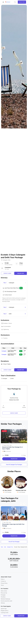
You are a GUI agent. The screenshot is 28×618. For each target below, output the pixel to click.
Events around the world (6, 601)
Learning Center (4, 612)
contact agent (7, 615)
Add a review (4, 590)
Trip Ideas (3, 596)
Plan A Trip (22, 2)
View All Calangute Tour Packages (14, 464)
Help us (2, 579)
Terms (2, 585)
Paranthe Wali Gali (21, 490)
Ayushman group (14, 397)
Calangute (5, 260)
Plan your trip (4, 592)
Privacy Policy (4, 583)
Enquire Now (14, 458)
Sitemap (3, 603)
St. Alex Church (7, 490)
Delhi (9, 260)
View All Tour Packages (14, 541)
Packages (3, 594)
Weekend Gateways (5, 598)
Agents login (4, 608)
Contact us (3, 581)
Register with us (4, 610)
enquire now (21, 615)
